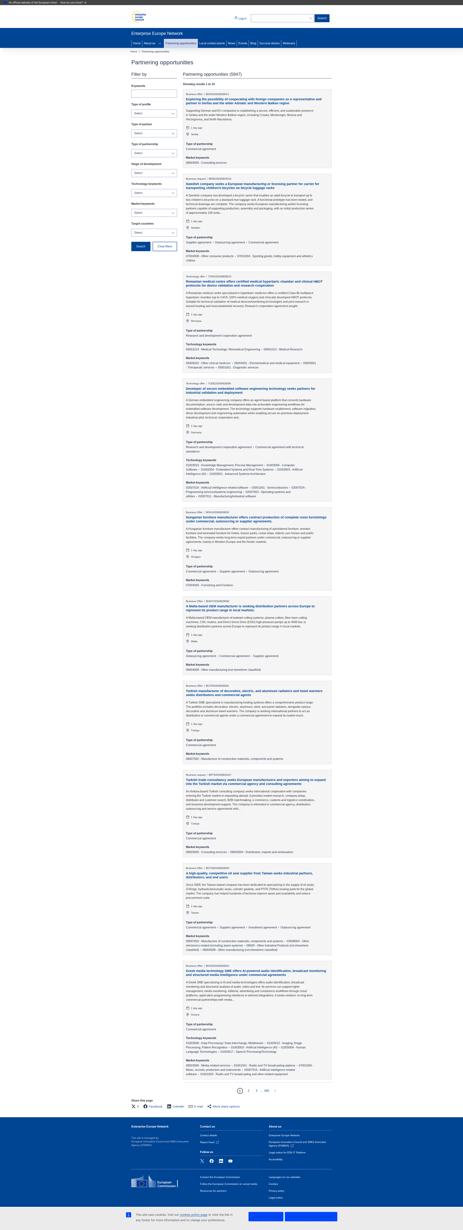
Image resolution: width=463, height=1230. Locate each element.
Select (138, 113)
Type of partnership (144, 144)
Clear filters (165, 246)
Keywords (138, 85)
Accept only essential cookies (311, 1216)
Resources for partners (213, 1190)
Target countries (142, 223)
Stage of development (146, 164)
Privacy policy (276, 1190)
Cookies (273, 1183)
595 (266, 1090)
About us (149, 43)
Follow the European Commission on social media (228, 1183)
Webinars (289, 43)
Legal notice (276, 1197)
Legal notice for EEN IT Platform (287, 1152)
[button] (136, 1106)
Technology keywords (146, 183)
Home (137, 43)
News (231, 43)
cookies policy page (193, 1214)
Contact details (208, 1135)
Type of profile (141, 104)
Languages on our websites (284, 1177)
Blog (253, 43)
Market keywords (143, 203)
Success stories (269, 43)
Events (242, 43)
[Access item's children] (160, 43)
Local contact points (212, 43)
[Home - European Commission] (138, 17)
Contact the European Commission (220, 1177)
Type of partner (141, 124)
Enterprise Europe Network (150, 1126)
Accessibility (276, 1159)
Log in (242, 18)
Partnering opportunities (180, 43)
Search (322, 18)
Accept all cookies (266, 1216)
